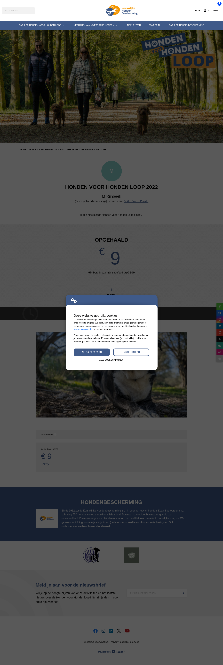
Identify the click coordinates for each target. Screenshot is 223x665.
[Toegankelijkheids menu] (219, 4)
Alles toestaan (92, 352)
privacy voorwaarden (83, 329)
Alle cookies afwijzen (111, 360)
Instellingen (131, 352)
